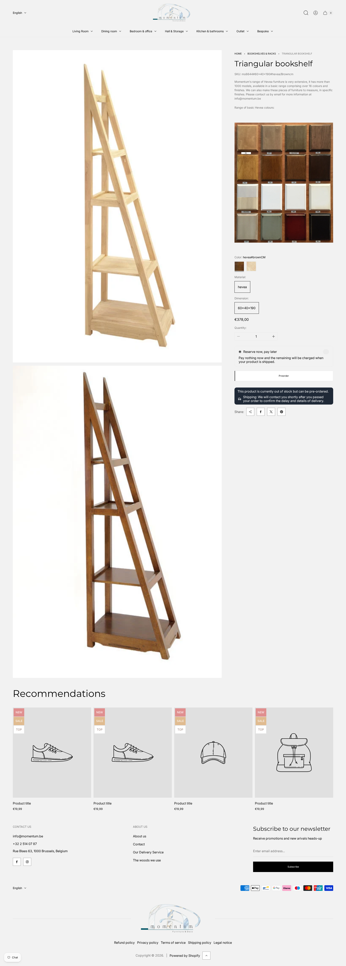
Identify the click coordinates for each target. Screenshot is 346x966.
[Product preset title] (52, 753)
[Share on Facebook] (261, 412)
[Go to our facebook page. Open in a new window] (17, 862)
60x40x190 (246, 308)
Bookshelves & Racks (261, 53)
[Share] (250, 412)
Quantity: (240, 327)
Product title (22, 803)
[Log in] (315, 12)
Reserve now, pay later (260, 352)
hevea (242, 287)
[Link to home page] (173, 919)
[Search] (306, 12)
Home (238, 53)
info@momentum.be (28, 836)
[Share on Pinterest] (282, 412)
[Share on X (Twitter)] (271, 412)
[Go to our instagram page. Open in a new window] (27, 862)
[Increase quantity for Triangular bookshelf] (273, 336)
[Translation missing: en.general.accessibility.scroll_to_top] (206, 956)
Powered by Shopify (185, 956)
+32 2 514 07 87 (25, 844)
